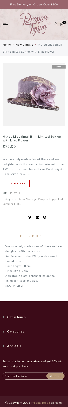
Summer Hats (12, 203)
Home (7, 44)
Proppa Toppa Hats (51, 199)
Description (31, 236)
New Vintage (24, 44)
